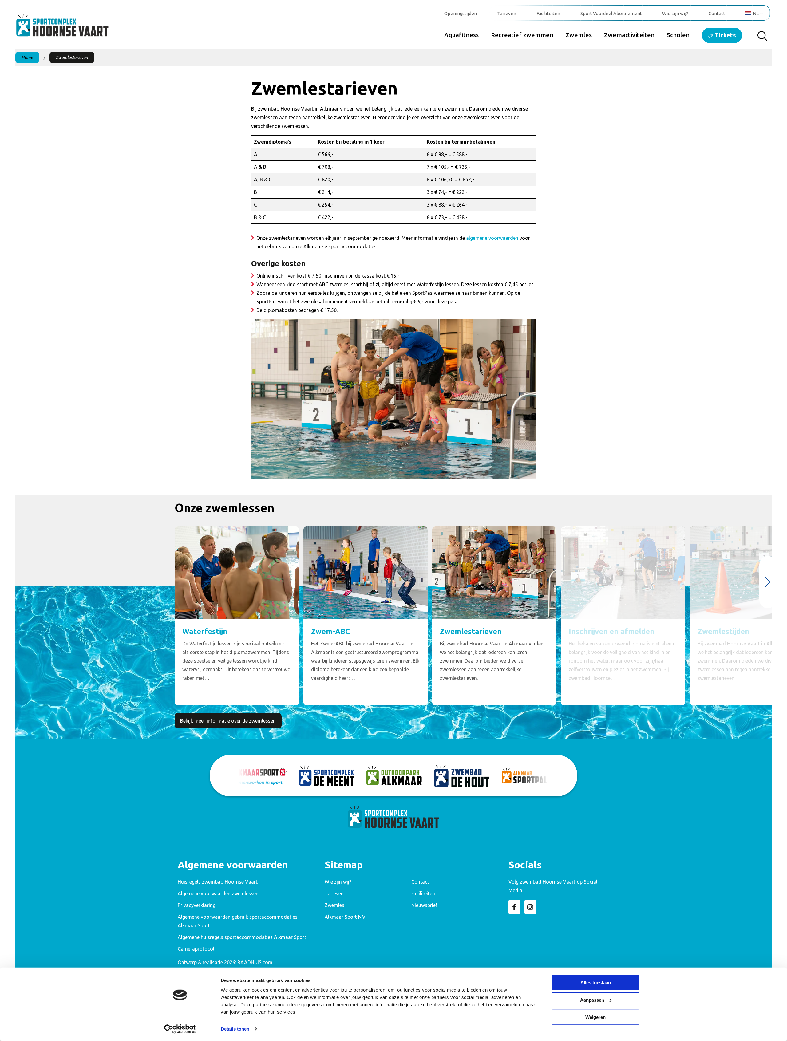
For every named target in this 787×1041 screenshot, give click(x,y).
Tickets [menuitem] (725, 35)
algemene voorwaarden (492, 238)
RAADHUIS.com (254, 962)
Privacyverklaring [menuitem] (197, 905)
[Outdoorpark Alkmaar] (394, 775)
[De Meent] (326, 775)
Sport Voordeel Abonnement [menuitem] (611, 13)
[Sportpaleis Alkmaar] (529, 776)
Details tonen (235, 1028)
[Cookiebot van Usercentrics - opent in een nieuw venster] (180, 1029)
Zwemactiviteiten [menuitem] (629, 34)
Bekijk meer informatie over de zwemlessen (228, 721)
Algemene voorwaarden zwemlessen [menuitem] (218, 893)
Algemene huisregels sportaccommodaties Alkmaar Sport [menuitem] (242, 937)
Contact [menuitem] (717, 13)
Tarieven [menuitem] (506, 13)
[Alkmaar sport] (69, 29)
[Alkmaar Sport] (259, 775)
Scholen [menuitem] (678, 34)
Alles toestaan (595, 982)
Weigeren (595, 1017)
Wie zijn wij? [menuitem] (675, 13)
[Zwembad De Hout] (462, 775)
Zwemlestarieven (72, 57)
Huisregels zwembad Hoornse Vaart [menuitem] (218, 882)
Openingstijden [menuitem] (460, 13)
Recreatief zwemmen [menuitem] (522, 34)
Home (27, 57)
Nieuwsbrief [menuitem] (424, 905)
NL (756, 13)
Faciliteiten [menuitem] (548, 13)
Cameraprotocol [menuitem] (196, 949)
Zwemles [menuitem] (579, 34)
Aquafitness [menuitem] (461, 34)
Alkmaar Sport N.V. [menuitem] (345, 917)
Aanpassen (592, 999)
